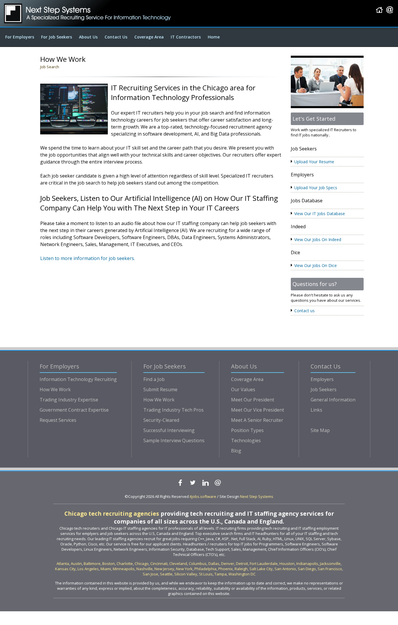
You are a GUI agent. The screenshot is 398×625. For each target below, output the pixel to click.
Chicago (142, 563)
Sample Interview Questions (174, 440)
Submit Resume (160, 389)
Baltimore (92, 563)
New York (184, 568)
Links (316, 410)
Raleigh (241, 568)
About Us (88, 37)
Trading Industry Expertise (69, 399)
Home (214, 37)
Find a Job (154, 379)
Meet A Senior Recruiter (257, 420)
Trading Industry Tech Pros (173, 410)
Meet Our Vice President (257, 410)
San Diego (307, 568)
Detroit (242, 563)
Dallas (213, 563)
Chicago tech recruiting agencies (111, 513)
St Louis (206, 574)
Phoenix (225, 568)
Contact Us (116, 37)
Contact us (304, 310)
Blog (236, 450)
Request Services (58, 420)
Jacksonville (330, 563)
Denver (227, 563)
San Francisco (330, 568)
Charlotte (125, 563)
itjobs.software (203, 496)
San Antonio (285, 568)
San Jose (150, 574)
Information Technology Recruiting (78, 379)
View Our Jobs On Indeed (317, 239)
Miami (106, 568)
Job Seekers (324, 389)
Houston (287, 563)
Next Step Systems (256, 496)
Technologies (246, 440)
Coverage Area (149, 37)
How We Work (55, 389)
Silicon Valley (185, 574)
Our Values (243, 389)
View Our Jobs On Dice (315, 265)
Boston (108, 563)
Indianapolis (307, 563)
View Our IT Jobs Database (319, 213)
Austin (76, 563)
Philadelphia (205, 568)
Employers (322, 379)
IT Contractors (186, 37)
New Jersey (164, 568)
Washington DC (242, 574)
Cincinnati (159, 563)
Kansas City (65, 568)
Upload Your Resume (314, 161)
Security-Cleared (161, 420)
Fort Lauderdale (264, 563)
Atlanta (63, 563)
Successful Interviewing (169, 430)
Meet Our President (252, 399)
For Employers (19, 37)
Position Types (247, 430)
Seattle (166, 574)
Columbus (198, 563)
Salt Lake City (261, 568)
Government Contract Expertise (74, 410)
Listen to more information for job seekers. (87, 258)
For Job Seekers (56, 37)
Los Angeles (88, 568)
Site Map (320, 430)
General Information (333, 399)
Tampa (220, 574)
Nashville (144, 568)
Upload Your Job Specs (315, 187)
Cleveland (178, 563)
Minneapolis (124, 568)
